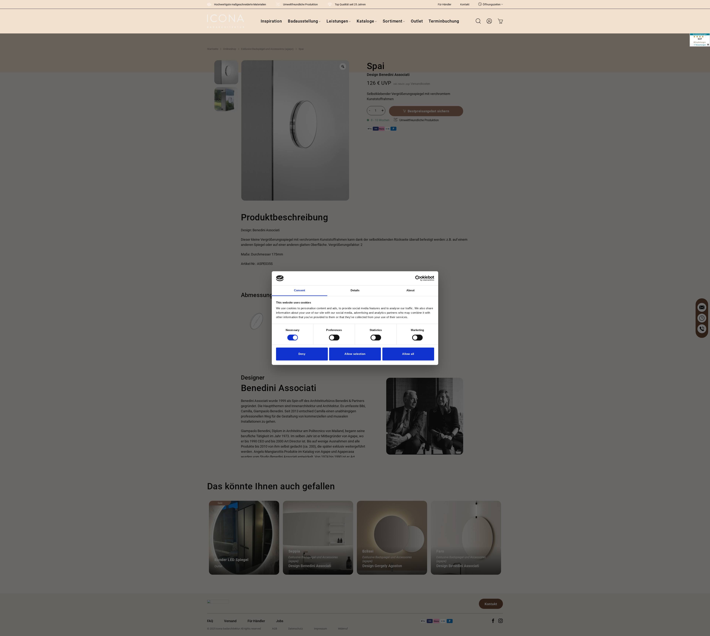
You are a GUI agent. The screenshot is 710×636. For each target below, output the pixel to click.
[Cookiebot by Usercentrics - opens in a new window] (418, 278)
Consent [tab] (299, 290)
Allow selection (355, 354)
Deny (301, 354)
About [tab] (410, 290)
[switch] (334, 337)
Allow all (408, 354)
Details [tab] (355, 290)
